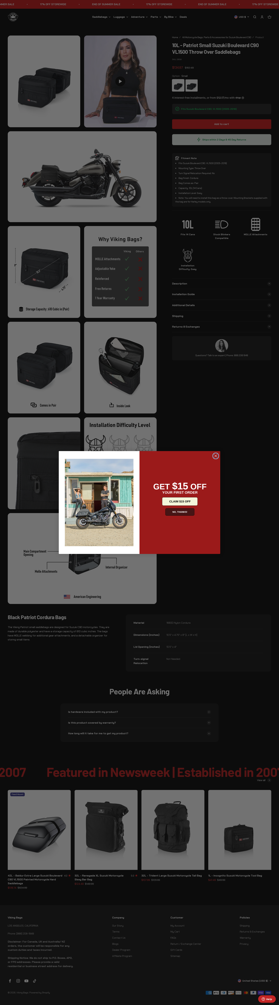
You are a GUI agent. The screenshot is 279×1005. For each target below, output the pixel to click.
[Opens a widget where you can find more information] (267, 999)
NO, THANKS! (179, 512)
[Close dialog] (216, 456)
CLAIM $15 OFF (180, 501)
